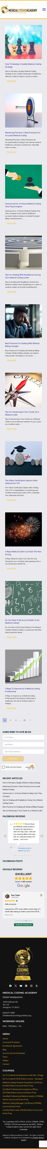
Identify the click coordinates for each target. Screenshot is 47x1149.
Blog (4, 1049)
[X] (15, 986)
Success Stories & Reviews (14, 1053)
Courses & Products (11, 1042)
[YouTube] (21, 986)
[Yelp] (36, 986)
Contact (6, 1064)
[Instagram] (31, 986)
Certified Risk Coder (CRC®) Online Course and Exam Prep (22, 1112)
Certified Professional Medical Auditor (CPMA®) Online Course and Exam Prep (23, 1098)
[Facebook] (10, 986)
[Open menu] (44, 9)
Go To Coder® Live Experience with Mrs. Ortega (23, 1075)
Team (5, 1057)
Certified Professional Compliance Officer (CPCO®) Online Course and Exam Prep (20, 1091)
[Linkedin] (26, 986)
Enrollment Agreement (12, 1046)
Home (5, 1038)
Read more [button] (9, 915)
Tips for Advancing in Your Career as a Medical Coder (22, 811)
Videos (5, 1060)
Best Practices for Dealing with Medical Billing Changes (23, 807)
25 (24, 720)
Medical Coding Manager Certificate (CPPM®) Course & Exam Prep (22, 1105)
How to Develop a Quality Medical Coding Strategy (21, 783)
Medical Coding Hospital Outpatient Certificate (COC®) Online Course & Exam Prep (22, 1084)
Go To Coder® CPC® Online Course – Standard (23, 1079)
